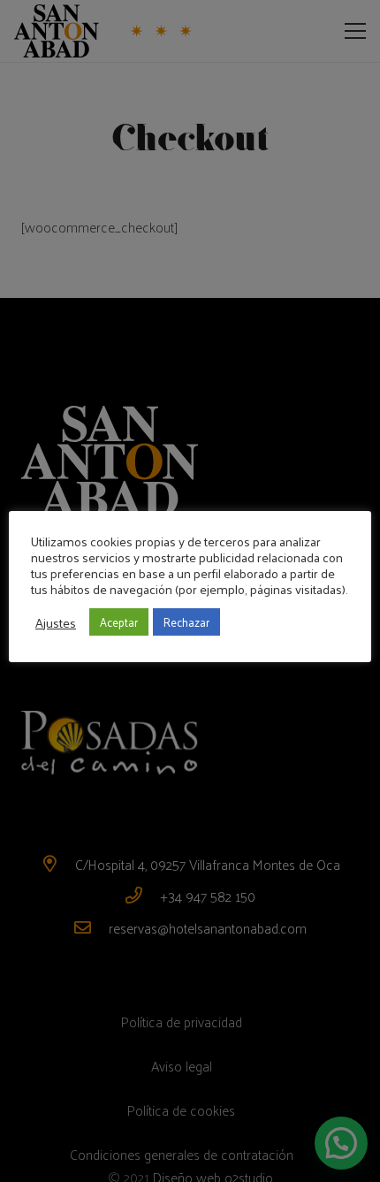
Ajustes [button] (55, 622)
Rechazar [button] (186, 622)
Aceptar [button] (119, 622)
